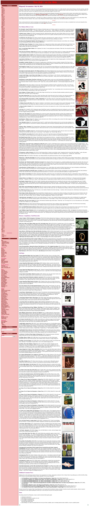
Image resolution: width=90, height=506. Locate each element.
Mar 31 (3, 12)
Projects (3, 251)
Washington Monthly (5, 314)
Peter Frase (3, 297)
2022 (2, 50)
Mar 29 (3, 71)
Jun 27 (3, 9)
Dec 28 (3, 75)
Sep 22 (3, 126)
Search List (4, 235)
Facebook (3, 263)
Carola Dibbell (4, 273)
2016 (2, 122)
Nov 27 (3, 40)
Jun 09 (3, 208)
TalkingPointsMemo (5, 309)
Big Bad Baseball (4, 316)
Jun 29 (3, 81)
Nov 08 (3, 215)
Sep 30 (3, 30)
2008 (2, 219)
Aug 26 (3, 19)
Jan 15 (3, 199)
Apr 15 (3, 159)
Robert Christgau (4, 272)
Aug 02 (3, 218)
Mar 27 (3, 48)
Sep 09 (3, 152)
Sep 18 (3, 180)
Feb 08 (3, 198)
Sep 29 (3, 18)
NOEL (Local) (4, 245)
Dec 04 (3, 202)
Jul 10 (3, 194)
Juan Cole (3, 292)
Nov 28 (3, 28)
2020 (2, 74)
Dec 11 (3, 149)
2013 (2, 164)
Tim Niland (3, 281)
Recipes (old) (3, 252)
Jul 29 (3, 92)
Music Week (3, 241)
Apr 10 (3, 185)
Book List (3, 256)
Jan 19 (3, 163)
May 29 (3, 46)
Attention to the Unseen (5, 290)
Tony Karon (3, 300)
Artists (3, 234)
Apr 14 (3, 143)
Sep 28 (3, 78)
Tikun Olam (3, 310)
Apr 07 (3, 225)
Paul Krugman (4, 302)
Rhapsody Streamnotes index (42, 14)
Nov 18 (3, 137)
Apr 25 (3, 59)
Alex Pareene (3, 307)
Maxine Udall (3, 312)
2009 (2, 213)
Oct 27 (3, 17)
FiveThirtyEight (4, 296)
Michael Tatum (4, 283)
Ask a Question (4, 321)
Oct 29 (3, 77)
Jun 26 (3, 33)
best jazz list (60, 14)
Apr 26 (3, 173)
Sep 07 (3, 205)
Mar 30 (3, 83)
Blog (2, 240)
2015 (2, 135)
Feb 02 (3, 227)
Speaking (3, 325)
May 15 (3, 184)
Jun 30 (3, 21)
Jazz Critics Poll (4, 266)
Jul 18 (3, 182)
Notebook (3, 250)
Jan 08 (3, 134)
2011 (2, 188)
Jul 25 (3, 56)
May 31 (3, 117)
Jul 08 (3, 155)
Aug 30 (3, 67)
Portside (3, 308)
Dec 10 (3, 189)
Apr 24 (3, 47)
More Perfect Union (5, 305)
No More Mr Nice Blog (5, 306)
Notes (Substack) (4, 262)
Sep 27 (3, 216)
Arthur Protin (3, 318)
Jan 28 (3, 37)
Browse (2, 331)
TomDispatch (3, 311)
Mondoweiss (3, 304)
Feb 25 (3, 96)
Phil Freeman (3, 275)
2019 (2, 86)
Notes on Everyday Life (5, 267)
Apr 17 (3, 224)
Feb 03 (3, 186)
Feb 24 (3, 84)
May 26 (3, 129)
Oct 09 (3, 204)
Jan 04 (3, 200)
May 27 (3, 22)
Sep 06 (3, 192)
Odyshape (3, 286)
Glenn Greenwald (4, 299)
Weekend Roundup (5, 243)
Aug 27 (3, 31)
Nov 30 (3, 76)
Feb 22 (3, 72)
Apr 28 (3, 11)
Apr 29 (3, 35)
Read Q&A (3, 322)
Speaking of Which (5, 242)
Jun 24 (3, 93)
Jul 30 (3, 128)
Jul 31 (3, 8)
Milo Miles (3, 278)
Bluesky (2, 260)
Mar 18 (3, 144)
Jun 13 (3, 141)
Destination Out (4, 285)
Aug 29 (3, 55)
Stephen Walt (3, 313)
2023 (2, 38)
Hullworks (3, 265)
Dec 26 (3, 230)
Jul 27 (3, 80)
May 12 (3, 142)
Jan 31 (3, 49)
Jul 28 (3, 20)
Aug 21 (3, 153)
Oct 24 (3, 138)
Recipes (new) (4, 253)
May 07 (3, 196)
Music (2, 248)
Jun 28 (3, 69)
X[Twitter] (3, 259)
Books (2, 244)
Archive (2, 249)
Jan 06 (3, 212)
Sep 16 (3, 139)
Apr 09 (3, 209)
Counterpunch (4, 293)
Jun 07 (3, 195)
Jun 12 (3, 183)
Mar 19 (3, 161)
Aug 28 (3, 43)
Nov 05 (3, 203)
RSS (2, 323)
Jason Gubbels (4, 276)
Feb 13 (3, 145)
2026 (2, 7)
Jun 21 (3, 156)
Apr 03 (3, 160)
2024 (2, 26)
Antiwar (2, 289)
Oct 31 (3, 29)
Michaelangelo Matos (5, 277)
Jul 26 (3, 68)
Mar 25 (3, 36)
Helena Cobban (4, 291)
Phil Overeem (4, 280)
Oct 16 (3, 179)
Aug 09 (3, 193)
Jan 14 (3, 187)
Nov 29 (3, 64)
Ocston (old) (3, 255)
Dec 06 (3, 214)
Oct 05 (3, 191)
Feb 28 (3, 13)
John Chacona (4, 271)
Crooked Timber (4, 294)
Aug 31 (3, 79)
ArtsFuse (3, 270)
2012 (2, 176)
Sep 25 (3, 42)
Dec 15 (3, 136)
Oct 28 (3, 89)
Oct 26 (3, 65)
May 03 (3, 158)
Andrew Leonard (4, 303)
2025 (2, 14)
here (64, 17)
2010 (2, 201)
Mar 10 (3, 210)
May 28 (3, 10)
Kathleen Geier (4, 298)
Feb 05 (3, 211)
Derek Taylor (3, 284)
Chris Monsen (4, 279)
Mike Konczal (3, 301)
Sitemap (3, 254)
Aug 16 (3, 217)
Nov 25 (3, 16)
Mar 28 (3, 174)
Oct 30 (3, 167)
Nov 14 (3, 220)
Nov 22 (3, 150)
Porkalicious (3, 317)
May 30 (3, 58)
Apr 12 (3, 197)
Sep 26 (3, 54)
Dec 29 (3, 165)
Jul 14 (3, 223)
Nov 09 (3, 190)
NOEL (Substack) (4, 261)
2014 (2, 147)
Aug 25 (3, 127)
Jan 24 (3, 146)
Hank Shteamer (4, 282)
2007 (2, 229)
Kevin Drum (3, 295)
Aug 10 (3, 206)
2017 (2, 110)
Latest (3, 236)
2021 (2, 62)
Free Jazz (3, 274)
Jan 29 (3, 175)
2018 (2, 98)
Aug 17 (3, 181)
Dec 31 (3, 15)
